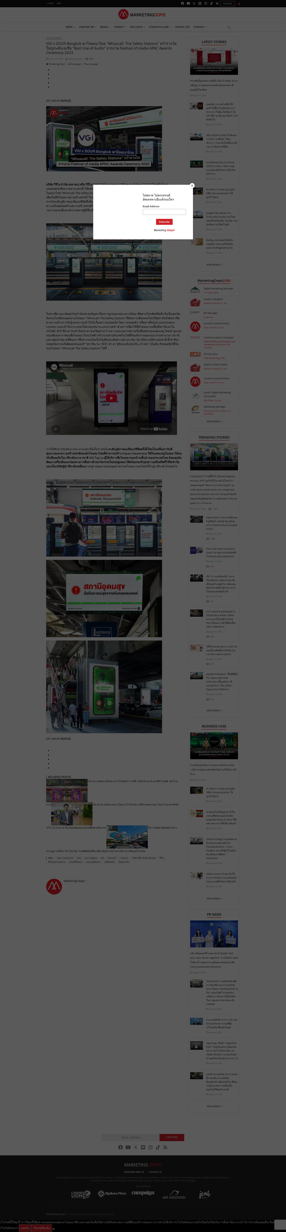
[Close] (192, 185)
